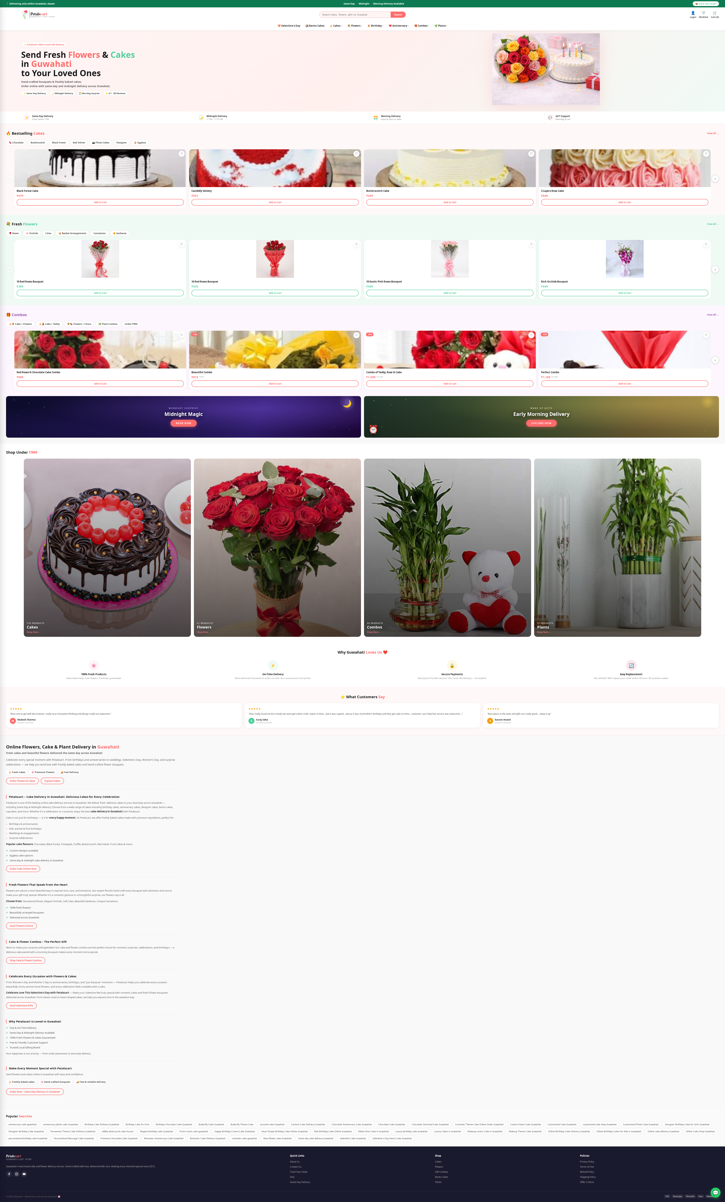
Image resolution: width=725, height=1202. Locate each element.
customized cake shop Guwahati (600, 1124)
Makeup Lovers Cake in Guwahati (484, 1131)
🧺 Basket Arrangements (72, 233)
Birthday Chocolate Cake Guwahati (174, 1124)
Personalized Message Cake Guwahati (74, 1138)
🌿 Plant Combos (107, 324)
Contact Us (296, 1166)
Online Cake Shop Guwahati (700, 1131)
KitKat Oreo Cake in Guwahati (373, 1131)
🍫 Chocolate (16, 142)
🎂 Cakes (336, 25)
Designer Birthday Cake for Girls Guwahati (687, 1124)
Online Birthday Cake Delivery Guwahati (569, 1131)
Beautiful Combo (201, 372)
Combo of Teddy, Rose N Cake (384, 372)
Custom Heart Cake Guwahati (525, 1124)
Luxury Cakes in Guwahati (447, 1131)
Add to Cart (100, 202)
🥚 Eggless (140, 142)
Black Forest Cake (27, 191)
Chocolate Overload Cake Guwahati (430, 1124)
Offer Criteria (587, 1182)
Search (398, 14)
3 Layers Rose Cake (552, 191)
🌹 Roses (14, 233)
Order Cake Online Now (23, 868)
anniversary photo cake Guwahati (60, 1124)
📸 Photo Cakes (100, 142)
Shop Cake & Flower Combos (26, 960)
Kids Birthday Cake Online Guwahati (333, 1131)
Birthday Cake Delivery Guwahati (102, 1124)
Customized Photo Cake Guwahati (641, 1124)
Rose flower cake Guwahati (277, 1138)
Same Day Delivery (300, 1182)
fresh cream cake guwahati (194, 1131)
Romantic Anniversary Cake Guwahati (164, 1138)
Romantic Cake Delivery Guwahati (207, 1138)
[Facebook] (9, 1174)
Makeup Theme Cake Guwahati (525, 1131)
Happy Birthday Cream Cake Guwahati (234, 1131)
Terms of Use (587, 1166)
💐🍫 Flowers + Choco (79, 324)
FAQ (292, 1177)
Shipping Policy (588, 1177)
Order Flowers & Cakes (22, 780)
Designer (121, 142)
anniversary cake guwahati (22, 1124)
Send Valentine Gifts (21, 1005)
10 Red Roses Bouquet (30, 281)
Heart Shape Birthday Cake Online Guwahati (284, 1131)
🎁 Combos (421, 25)
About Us (295, 1161)
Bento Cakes (441, 1177)
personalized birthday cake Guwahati (27, 1138)
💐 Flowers (354, 25)
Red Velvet (79, 142)
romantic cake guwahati (244, 1138)
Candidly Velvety (201, 191)
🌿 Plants (440, 25)
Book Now (183, 423)
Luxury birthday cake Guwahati (411, 1131)
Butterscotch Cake (377, 191)
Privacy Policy (587, 1161)
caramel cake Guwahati (272, 1124)
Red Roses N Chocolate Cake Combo (38, 372)
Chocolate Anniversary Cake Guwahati (352, 1124)
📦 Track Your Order (705, 3)
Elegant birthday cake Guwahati (156, 1131)
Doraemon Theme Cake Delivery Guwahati (72, 1131)
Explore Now (541, 423)
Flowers (439, 1166)
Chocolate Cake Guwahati (391, 1124)
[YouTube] (24, 1174)
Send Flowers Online (21, 925)
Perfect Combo (550, 372)
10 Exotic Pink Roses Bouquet (384, 281)
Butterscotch (38, 142)
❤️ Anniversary (399, 25)
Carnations (99, 233)
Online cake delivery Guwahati (663, 1131)
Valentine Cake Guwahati (353, 1138)
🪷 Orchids (32, 233)
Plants (438, 1182)
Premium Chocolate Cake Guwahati (119, 1138)
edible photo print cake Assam (117, 1131)
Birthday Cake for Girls (137, 1124)
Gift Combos (441, 1171)
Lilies (48, 233)
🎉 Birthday (375, 25)
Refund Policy (587, 1171)
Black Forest (59, 142)
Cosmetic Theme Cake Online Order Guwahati (479, 1124)
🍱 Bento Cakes (314, 25)
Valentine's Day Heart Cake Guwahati (392, 1138)
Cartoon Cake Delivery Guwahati (308, 1124)
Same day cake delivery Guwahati (315, 1138)
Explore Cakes (52, 780)
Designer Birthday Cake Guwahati (26, 1131)
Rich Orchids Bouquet (554, 281)
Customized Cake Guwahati (562, 1124)
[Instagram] (17, 1174)
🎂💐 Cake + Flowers (20, 324)
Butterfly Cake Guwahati (211, 1124)
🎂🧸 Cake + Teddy (49, 324)
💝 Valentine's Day (289, 25)
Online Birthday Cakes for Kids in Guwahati (618, 1131)
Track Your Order (299, 1171)
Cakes (438, 1161)
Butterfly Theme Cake (242, 1124)
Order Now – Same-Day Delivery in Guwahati (35, 1091)
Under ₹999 (131, 324)
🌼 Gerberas (119, 233)
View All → (713, 133)
